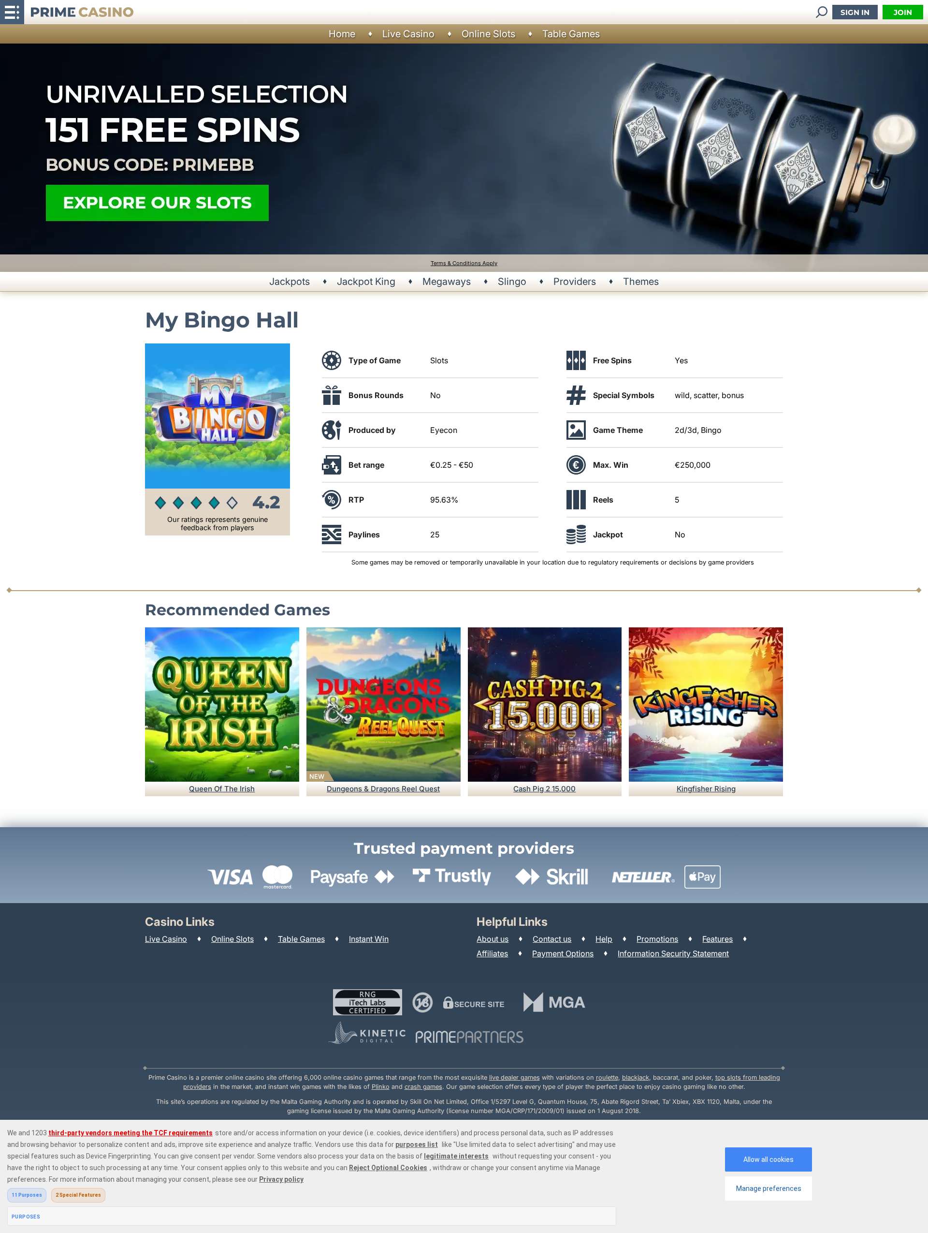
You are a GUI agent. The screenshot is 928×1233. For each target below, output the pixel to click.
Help (603, 939)
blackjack (635, 1077)
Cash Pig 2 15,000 (544, 788)
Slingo (512, 281)
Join (903, 12)
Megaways (446, 281)
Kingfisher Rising (706, 788)
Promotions (657, 939)
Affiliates (492, 953)
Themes (641, 281)
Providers (574, 281)
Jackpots (289, 281)
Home (342, 34)
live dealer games (514, 1077)
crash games (423, 1086)
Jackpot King (366, 281)
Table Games (571, 34)
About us (492, 939)
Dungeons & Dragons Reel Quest (383, 788)
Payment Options (563, 953)
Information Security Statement (673, 953)
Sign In (855, 12)
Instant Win (369, 939)
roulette (607, 1077)
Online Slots (488, 34)
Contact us (552, 939)
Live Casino (408, 34)
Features (717, 939)
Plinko (381, 1086)
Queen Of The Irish (222, 788)
